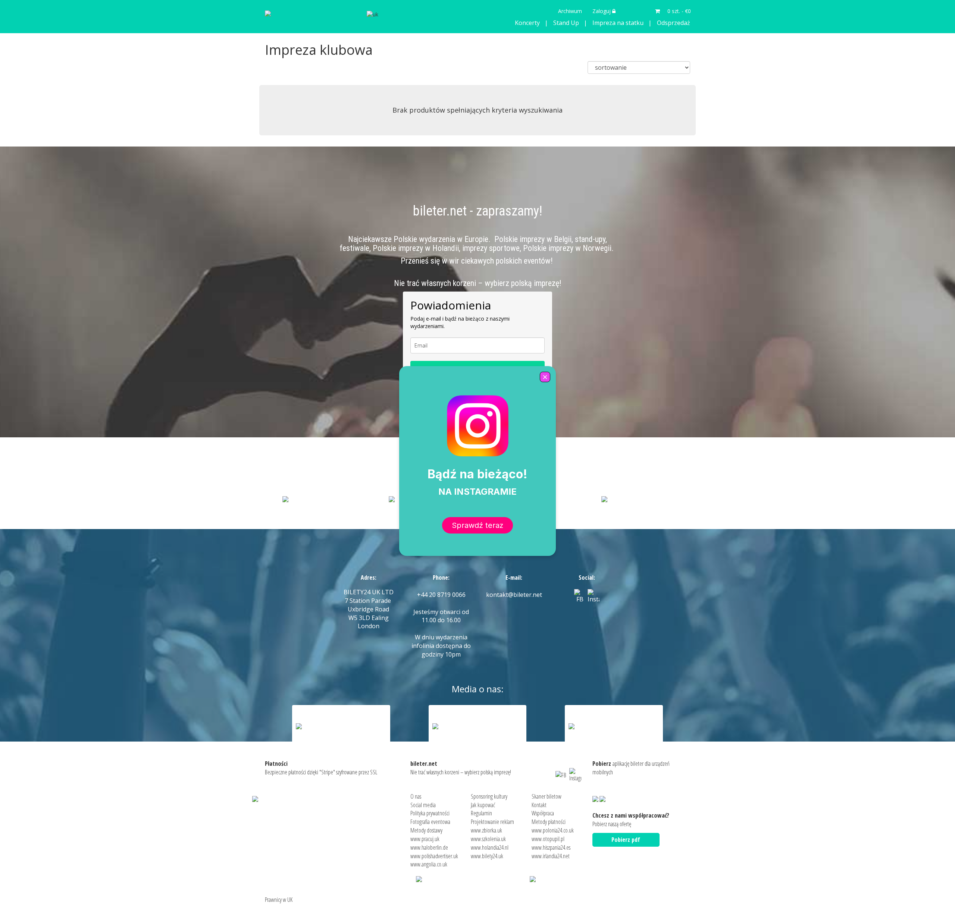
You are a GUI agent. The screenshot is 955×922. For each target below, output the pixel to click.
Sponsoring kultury (489, 796)
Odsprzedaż (673, 23)
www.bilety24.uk (487, 856)
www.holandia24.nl (489, 847)
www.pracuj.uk (424, 839)
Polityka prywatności (430, 813)
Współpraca (543, 813)
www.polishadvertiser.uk (434, 856)
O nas (415, 796)
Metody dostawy (426, 830)
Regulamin (481, 813)
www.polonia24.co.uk (553, 830)
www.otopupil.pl (548, 839)
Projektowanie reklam (492, 822)
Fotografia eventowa (430, 822)
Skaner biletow (546, 796)
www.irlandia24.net (551, 856)
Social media (423, 805)
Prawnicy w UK (278, 900)
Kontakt (539, 805)
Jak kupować (483, 805)
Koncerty (527, 23)
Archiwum (570, 11)
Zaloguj (602, 11)
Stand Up (566, 23)
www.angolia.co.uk (428, 864)
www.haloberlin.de (429, 847)
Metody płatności (549, 822)
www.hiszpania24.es (551, 847)
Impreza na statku (618, 23)
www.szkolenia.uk (488, 839)
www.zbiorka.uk (486, 830)
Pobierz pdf (625, 840)
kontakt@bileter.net (514, 595)
